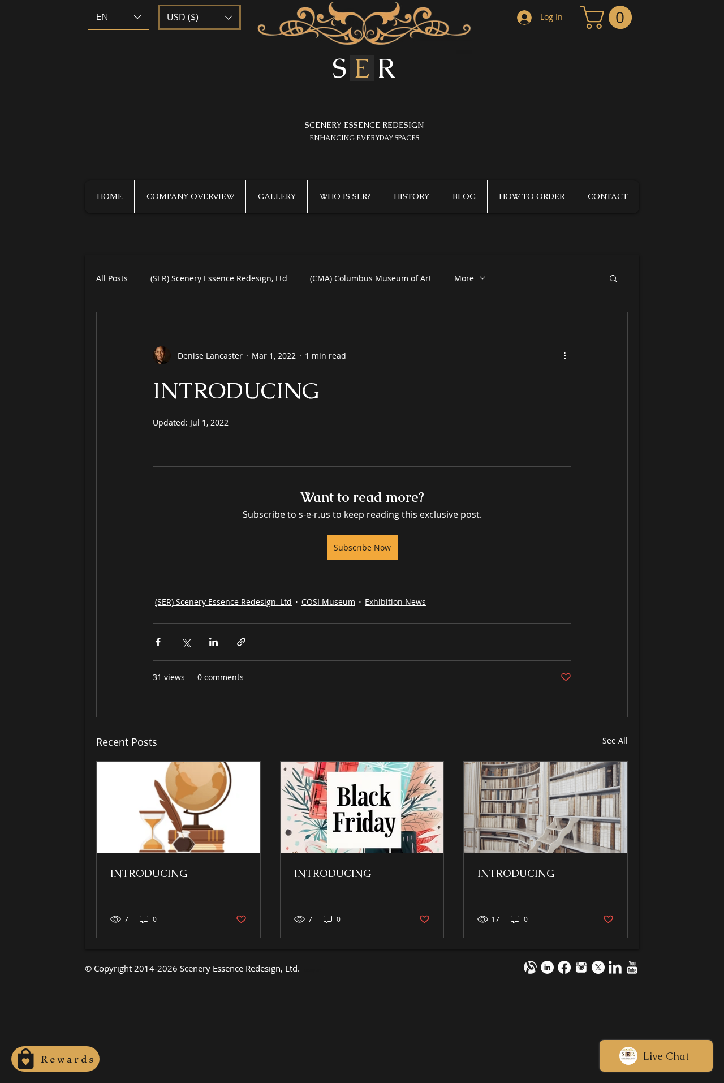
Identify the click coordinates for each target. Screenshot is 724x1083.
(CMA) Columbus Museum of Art (371, 278)
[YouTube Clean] (632, 967)
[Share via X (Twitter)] (185, 642)
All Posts (112, 278)
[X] (598, 967)
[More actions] (564, 355)
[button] (199, 17)
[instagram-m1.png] (581, 967)
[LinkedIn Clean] (615, 967)
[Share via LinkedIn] (213, 642)
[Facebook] (564, 967)
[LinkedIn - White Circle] (547, 967)
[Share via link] (241, 642)
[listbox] (199, 17)
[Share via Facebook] (158, 642)
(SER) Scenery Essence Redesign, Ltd (218, 278)
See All (615, 740)
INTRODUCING (148, 873)
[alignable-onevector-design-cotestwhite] (530, 967)
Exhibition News (395, 601)
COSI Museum (328, 601)
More (464, 278)
